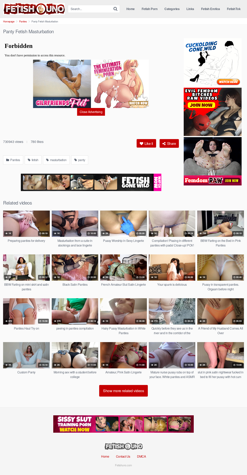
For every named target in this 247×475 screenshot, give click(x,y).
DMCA (141, 456)
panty (81, 160)
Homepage (8, 21)
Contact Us (123, 456)
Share (171, 143)
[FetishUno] (34, 9)
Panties (23, 21)
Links (190, 9)
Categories (171, 9)
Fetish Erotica (210, 9)
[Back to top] (236, 462)
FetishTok (234, 9)
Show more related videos (123, 390)
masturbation (58, 160)
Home (130, 9)
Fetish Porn (150, 9)
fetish (34, 160)
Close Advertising (91, 112)
